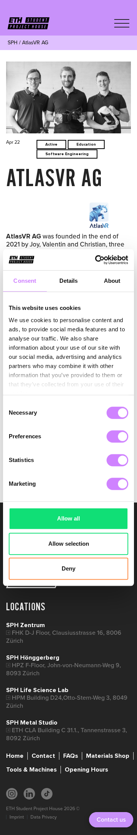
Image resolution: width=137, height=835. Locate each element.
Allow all (68, 518)
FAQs (70, 756)
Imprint (17, 817)
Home (15, 756)
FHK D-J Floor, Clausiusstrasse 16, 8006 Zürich (63, 636)
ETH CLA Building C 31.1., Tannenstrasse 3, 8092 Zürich (66, 734)
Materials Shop (107, 756)
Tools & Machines (31, 769)
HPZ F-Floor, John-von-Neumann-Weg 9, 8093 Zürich (63, 669)
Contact (43, 756)
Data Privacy (43, 817)
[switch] (117, 436)
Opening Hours (86, 769)
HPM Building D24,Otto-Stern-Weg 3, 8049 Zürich (66, 701)
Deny (68, 568)
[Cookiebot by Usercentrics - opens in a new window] (96, 260)
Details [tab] (68, 280)
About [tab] (112, 280)
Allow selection (68, 543)
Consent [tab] (24, 280)
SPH (13, 43)
